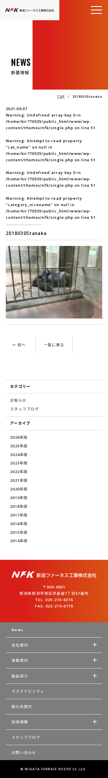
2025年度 (19, 446)
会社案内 (20, 645)
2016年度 (19, 523)
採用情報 (20, 722)
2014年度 (19, 540)
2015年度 (19, 532)
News (17, 629)
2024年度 (19, 454)
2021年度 (19, 480)
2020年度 (19, 489)
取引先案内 (22, 706)
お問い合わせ (24, 752)
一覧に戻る (54, 344)
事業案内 (20, 660)
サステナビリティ (28, 691)
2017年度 (19, 515)
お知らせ (18, 400)
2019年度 (19, 497)
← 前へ (19, 344)
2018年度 (19, 506)
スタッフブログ (24, 409)
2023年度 (19, 463)
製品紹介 (20, 676)
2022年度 (19, 471)
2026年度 (19, 437)
